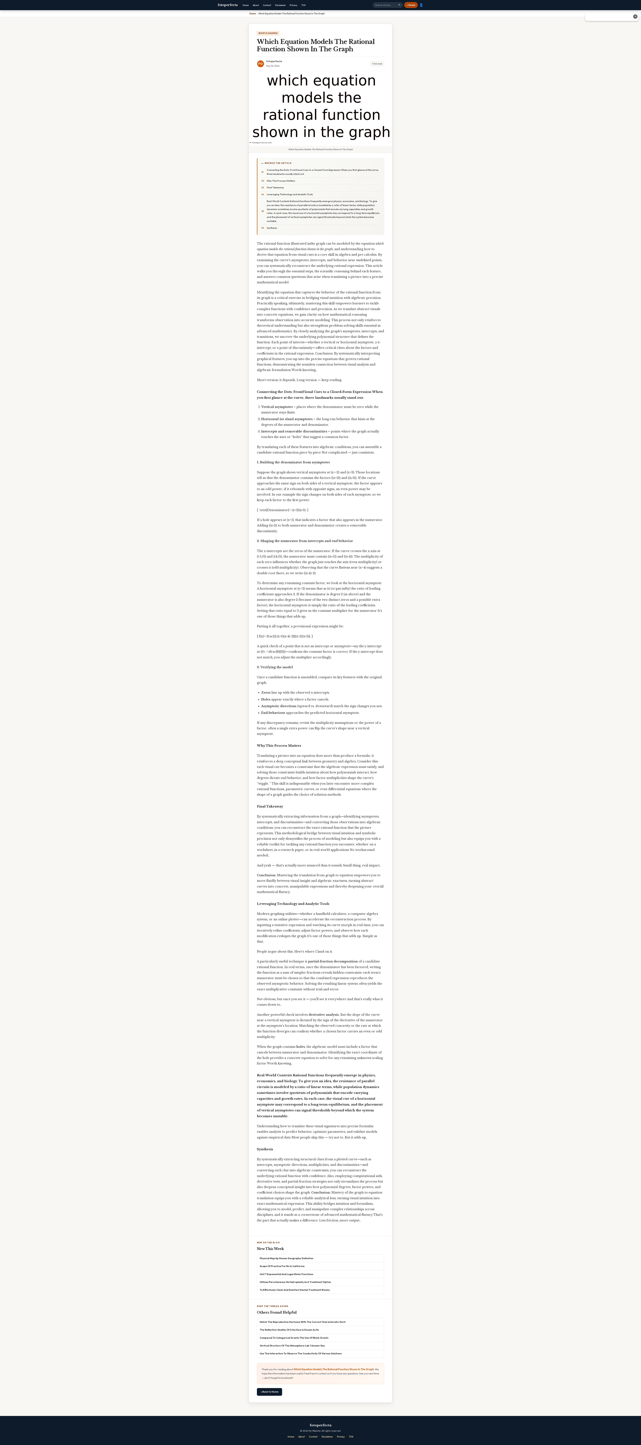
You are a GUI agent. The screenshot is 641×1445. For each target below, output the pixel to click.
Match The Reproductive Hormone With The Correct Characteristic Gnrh (303, 1321)
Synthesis (272, 227)
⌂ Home (411, 5)
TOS (303, 5)
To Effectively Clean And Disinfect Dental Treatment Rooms (295, 1289)
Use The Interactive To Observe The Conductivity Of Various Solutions (301, 1353)
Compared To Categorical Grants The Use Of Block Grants (294, 1337)
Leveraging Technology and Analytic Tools (290, 194)
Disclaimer (280, 5)
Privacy (293, 5)
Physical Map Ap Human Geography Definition (286, 1258)
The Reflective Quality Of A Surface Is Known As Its (289, 1329)
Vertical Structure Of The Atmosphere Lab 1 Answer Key (292, 1345)
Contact (267, 5)
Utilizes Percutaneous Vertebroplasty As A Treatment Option (295, 1282)
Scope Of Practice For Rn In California (282, 1266)
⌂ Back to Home (269, 1391)
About (256, 5)
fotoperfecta (228, 5)
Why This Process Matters (281, 180)
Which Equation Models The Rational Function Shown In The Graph (334, 1369)
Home (246, 5)
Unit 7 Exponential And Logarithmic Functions (286, 1274)
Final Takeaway (275, 187)
